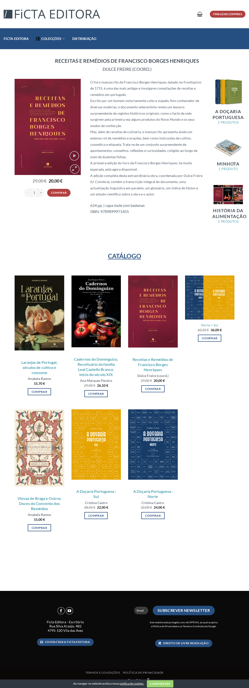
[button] (200, 14)
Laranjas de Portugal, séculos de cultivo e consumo (39, 367)
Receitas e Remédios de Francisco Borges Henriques (153, 364)
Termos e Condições (194, 626)
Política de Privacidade (165, 626)
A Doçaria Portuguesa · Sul (96, 494)
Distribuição (84, 39)
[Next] (73, 127)
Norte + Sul (209, 325)
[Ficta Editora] (52, 14)
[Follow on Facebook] (61, 611)
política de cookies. (132, 683)
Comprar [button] (39, 391)
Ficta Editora (16, 39)
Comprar (59, 192)
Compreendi (160, 684)
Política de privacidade (143, 672)
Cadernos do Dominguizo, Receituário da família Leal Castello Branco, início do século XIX (96, 367)
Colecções (51, 39)
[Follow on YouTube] (69, 611)
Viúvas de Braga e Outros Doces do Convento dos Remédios (39, 503)
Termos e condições (102, 672)
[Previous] (22, 127)
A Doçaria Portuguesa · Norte (153, 494)
